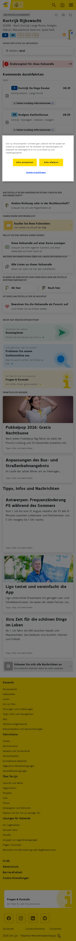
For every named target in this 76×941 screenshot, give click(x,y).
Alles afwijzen (51, 162)
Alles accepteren (24, 162)
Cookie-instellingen (36, 172)
